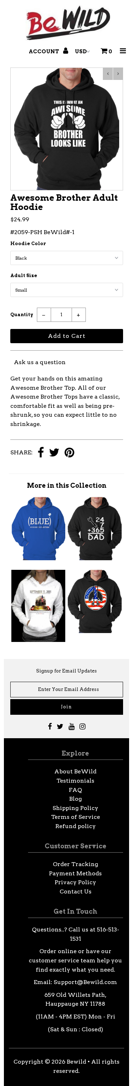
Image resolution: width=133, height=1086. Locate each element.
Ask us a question (40, 362)
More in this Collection (66, 485)
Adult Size (23, 275)
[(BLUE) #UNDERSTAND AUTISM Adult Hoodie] (38, 558)
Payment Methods (75, 873)
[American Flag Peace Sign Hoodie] (95, 631)
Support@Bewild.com (85, 982)
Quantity (21, 314)
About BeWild (75, 771)
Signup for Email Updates (66, 671)
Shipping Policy (75, 808)
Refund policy (75, 826)
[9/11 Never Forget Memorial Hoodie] (38, 640)
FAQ (75, 790)
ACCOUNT (44, 51)
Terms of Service (75, 817)
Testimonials (75, 780)
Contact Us (76, 891)
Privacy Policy (75, 882)
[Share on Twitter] (54, 453)
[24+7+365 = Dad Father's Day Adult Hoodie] (95, 558)
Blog (75, 798)
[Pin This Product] (69, 453)
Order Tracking (75, 864)
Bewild (76, 1061)
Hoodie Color (28, 243)
